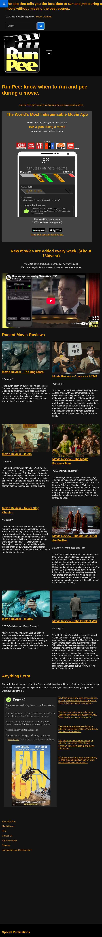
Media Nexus (8, 826)
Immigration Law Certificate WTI (17, 850)
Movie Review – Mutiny (17, 618)
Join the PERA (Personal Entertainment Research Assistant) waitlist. (51, 105)
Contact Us (7, 836)
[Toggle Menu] (4, 3)
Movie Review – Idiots (17, 454)
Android (47, 17)
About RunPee (9, 822)
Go (40, 26)
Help (4, 831)
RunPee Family (9, 840)
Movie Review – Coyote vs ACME (74, 376)
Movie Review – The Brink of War (74, 621)
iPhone (39, 17)
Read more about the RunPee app (47, 235)
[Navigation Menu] (49, 53)
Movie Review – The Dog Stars (23, 372)
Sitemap (6, 845)
